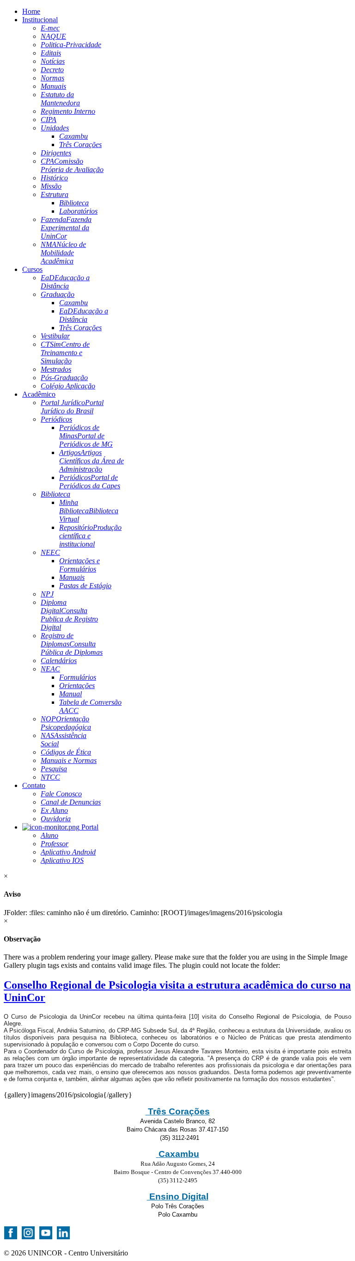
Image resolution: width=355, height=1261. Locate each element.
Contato (33, 785)
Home (31, 11)
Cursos (32, 269)
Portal (89, 827)
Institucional (40, 20)
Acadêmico (38, 394)
